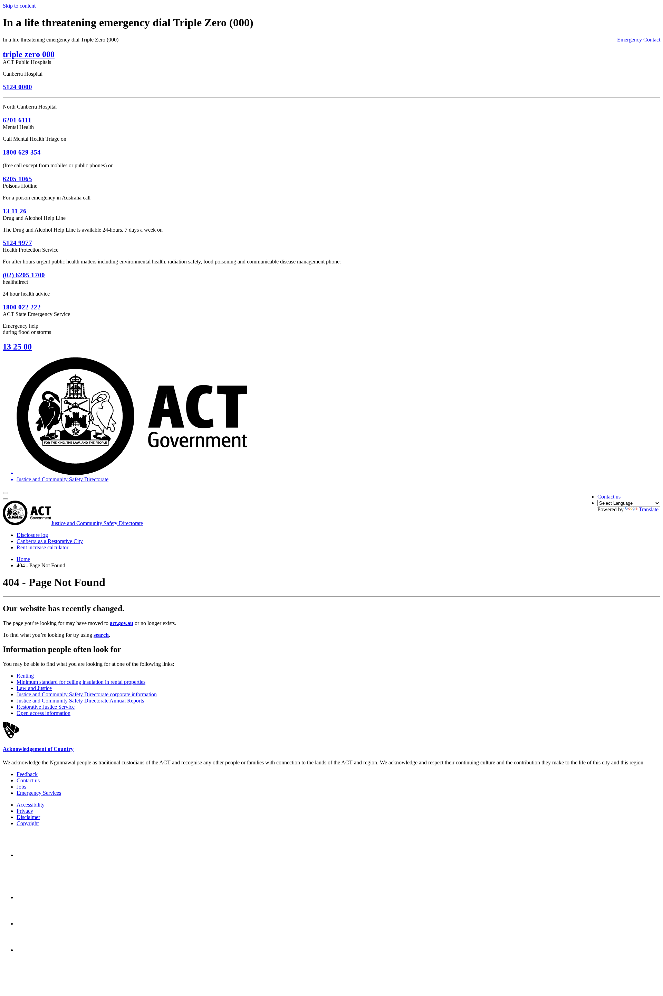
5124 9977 (17, 242)
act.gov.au (121, 623)
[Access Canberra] (41, 924)
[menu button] (5, 493)
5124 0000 (17, 87)
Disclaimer (28, 817)
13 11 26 (15, 211)
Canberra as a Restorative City (50, 541)
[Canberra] (41, 855)
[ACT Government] (41, 950)
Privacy (25, 811)
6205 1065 (17, 179)
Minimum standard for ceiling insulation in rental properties (81, 682)
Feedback (27, 774)
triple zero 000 (29, 54)
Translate (649, 509)
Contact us (609, 497)
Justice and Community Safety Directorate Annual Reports (80, 701)
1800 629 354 (22, 152)
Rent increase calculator (42, 547)
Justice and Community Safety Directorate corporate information (87, 694)
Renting (25, 676)
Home (23, 559)
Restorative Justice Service (46, 707)
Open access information (43, 713)
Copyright (28, 823)
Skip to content (19, 6)
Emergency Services (39, 793)
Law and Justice (34, 688)
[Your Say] (55, 897)
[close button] (5, 499)
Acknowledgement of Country (38, 749)
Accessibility (31, 805)
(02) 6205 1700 (24, 275)
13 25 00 (17, 346)
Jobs (21, 787)
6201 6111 (17, 120)
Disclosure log (32, 535)
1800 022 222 (22, 307)
